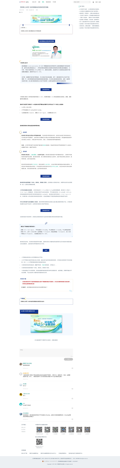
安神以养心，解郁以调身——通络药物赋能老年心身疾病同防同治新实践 (95, 25)
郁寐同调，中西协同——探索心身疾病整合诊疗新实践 (91, 13)
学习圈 (54, 1)
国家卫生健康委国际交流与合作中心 (48, 453)
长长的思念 (26, 413)
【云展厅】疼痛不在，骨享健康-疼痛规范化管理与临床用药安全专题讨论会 (96, 15)
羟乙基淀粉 (35, 164)
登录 (96, 2)
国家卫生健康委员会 (34, 453)
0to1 (24, 403)
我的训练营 (48, 1)
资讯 (43, 1)
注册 (100, 2)
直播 (39, 1)
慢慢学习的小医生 (27, 363)
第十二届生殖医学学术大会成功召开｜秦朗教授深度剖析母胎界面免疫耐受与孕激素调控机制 (100, 21)
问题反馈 (23, 431)
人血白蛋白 (33, 154)
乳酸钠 (44, 145)
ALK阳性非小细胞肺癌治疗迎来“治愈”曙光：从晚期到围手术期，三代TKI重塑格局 (97, 11)
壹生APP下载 (24, 453)
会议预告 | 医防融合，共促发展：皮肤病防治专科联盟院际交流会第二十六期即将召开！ (98, 19)
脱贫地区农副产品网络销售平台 (75, 453)
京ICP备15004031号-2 (55, 458)
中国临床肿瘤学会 (62, 453)
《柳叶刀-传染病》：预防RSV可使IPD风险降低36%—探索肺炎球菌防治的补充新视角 (98, 17)
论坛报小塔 (26, 373)
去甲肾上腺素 (54, 166)
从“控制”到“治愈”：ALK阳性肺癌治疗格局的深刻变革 (91, 9)
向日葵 (24, 383)
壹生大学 (34, 1)
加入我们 (23, 429)
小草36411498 (26, 393)
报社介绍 (23, 427)
